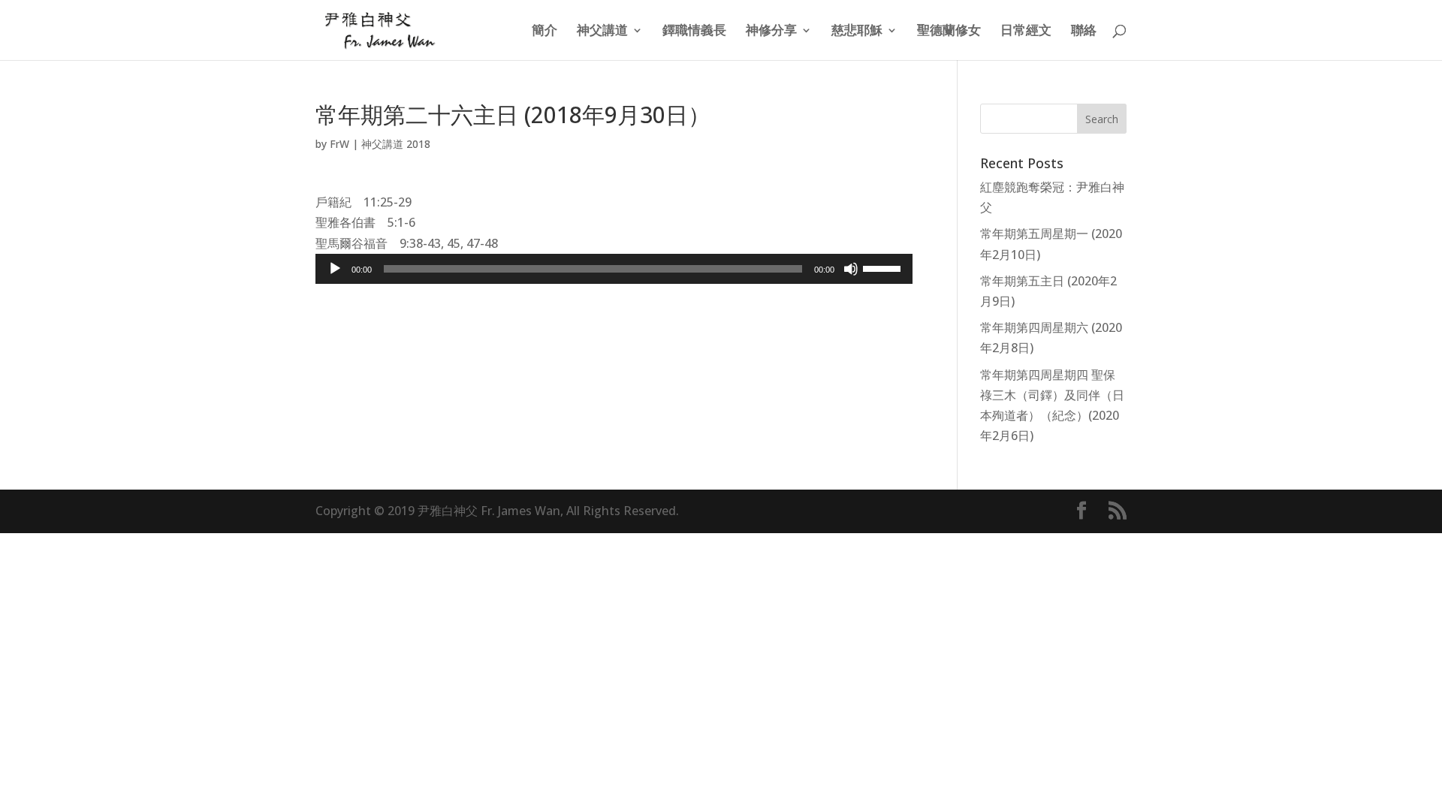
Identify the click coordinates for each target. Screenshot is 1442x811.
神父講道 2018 (395, 144)
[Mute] (850, 268)
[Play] (334, 268)
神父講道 (602, 31)
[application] (614, 269)
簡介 (544, 31)
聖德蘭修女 (949, 31)
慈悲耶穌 (856, 31)
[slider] (884, 267)
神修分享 (771, 31)
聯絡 (1084, 31)
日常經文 (1025, 31)
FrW (339, 144)
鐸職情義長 (694, 31)
